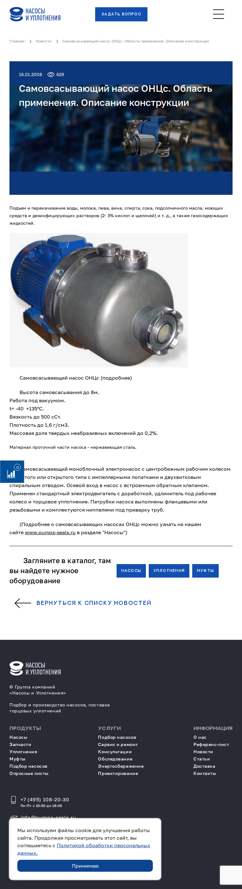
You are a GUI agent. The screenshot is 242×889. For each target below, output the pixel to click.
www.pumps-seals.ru (50, 532)
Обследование (115, 759)
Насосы (131, 571)
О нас (200, 737)
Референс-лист (211, 744)
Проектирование (118, 773)
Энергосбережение (121, 766)
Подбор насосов (28, 766)
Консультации (115, 751)
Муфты (205, 571)
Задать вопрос (121, 14)
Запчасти (20, 744)
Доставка (204, 766)
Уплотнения (169, 571)
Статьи (201, 759)
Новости (203, 751)
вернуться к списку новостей (94, 603)
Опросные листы (29, 773)
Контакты (204, 773)
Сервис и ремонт (118, 744)
